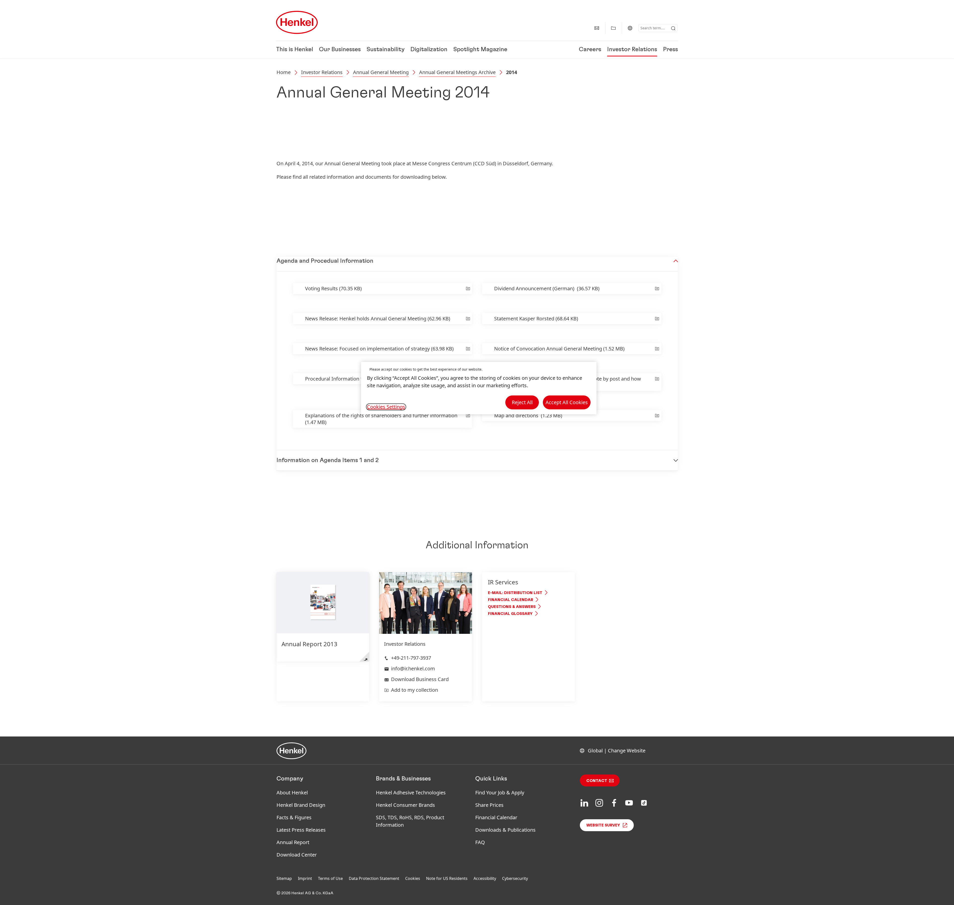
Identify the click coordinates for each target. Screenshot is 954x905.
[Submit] (673, 28)
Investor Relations (632, 49)
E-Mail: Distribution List (515, 593)
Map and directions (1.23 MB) (528, 415)
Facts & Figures (294, 817)
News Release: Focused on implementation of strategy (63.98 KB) (379, 348)
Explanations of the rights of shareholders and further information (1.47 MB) (381, 419)
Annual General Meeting (381, 72)
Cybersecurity (515, 878)
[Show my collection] (613, 28)
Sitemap (284, 878)
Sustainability (385, 49)
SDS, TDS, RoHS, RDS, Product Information (410, 821)
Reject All (522, 402)
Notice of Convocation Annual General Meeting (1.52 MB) (559, 348)
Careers (590, 49)
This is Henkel (294, 49)
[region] (478, 388)
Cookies (412, 878)
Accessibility (485, 878)
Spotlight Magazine (480, 49)
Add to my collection (414, 690)
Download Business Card (420, 679)
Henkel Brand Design (301, 805)
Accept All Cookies (567, 402)
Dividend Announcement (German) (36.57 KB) (546, 288)
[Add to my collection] (467, 288)
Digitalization (428, 49)
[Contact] (597, 28)
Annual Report (293, 842)
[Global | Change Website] (630, 28)
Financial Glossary (510, 614)
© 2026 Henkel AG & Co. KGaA (305, 893)
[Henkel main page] (297, 22)
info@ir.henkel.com (413, 668)
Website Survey (603, 825)
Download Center (297, 854)
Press (670, 49)
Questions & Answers (512, 607)
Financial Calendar (510, 600)
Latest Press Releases (301, 829)
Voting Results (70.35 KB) (333, 288)
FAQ (480, 842)
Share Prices (489, 805)
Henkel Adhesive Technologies (411, 792)
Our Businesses (340, 49)
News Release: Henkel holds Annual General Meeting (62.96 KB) (377, 318)
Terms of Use (330, 878)
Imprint (305, 878)
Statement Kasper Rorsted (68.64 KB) (536, 318)
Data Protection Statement (374, 878)
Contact (596, 781)
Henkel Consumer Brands (405, 805)
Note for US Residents (447, 878)
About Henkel (292, 792)
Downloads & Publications (505, 829)
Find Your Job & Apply (499, 792)
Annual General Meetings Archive (457, 72)
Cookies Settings (386, 406)
